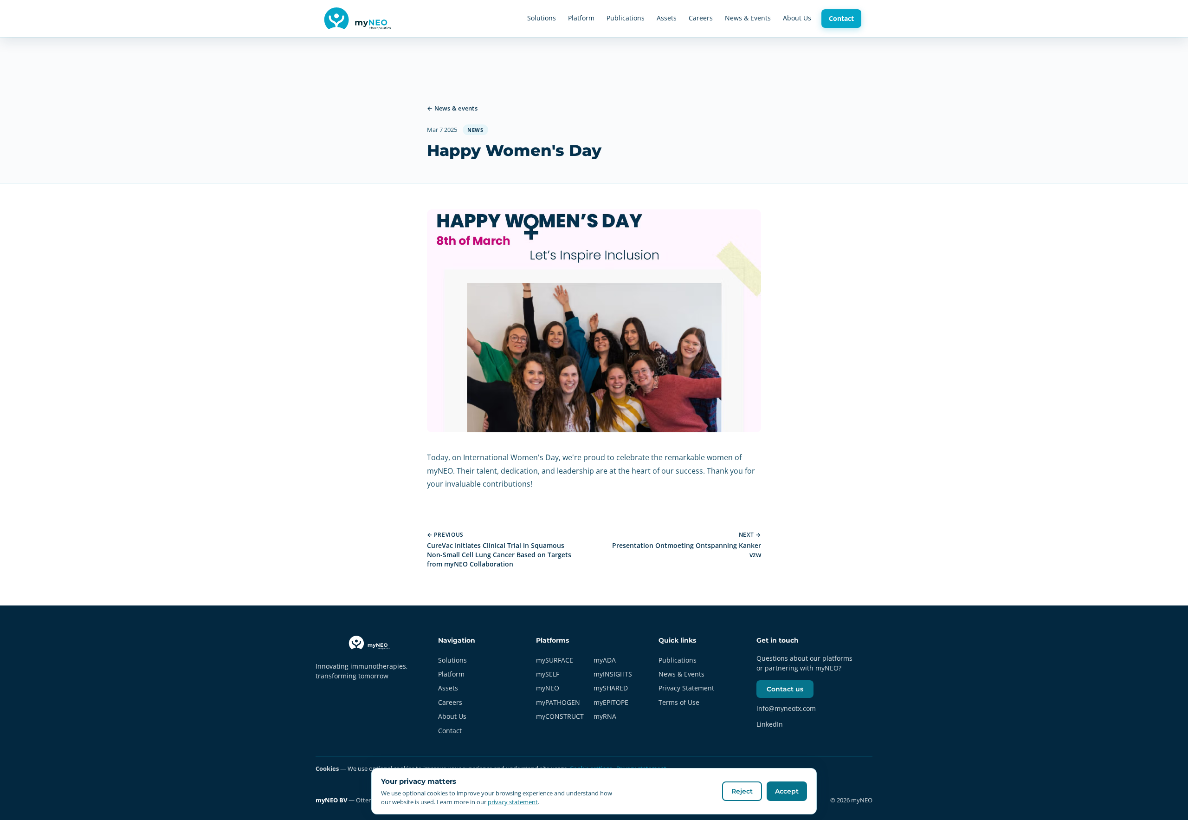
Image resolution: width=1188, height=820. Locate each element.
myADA (605, 660)
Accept (787, 791)
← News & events (452, 108)
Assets (667, 17)
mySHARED (611, 687)
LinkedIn (769, 724)
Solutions (541, 17)
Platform (581, 17)
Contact (841, 18)
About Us (797, 17)
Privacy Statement (686, 687)
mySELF (547, 674)
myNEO (547, 687)
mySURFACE (554, 660)
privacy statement (513, 802)
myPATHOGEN (558, 702)
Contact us (785, 689)
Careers (701, 17)
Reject (742, 791)
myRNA (605, 716)
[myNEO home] (359, 19)
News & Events (748, 17)
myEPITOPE (611, 702)
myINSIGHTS (613, 674)
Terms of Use (679, 702)
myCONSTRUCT (560, 716)
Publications (626, 17)
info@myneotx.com (786, 708)
